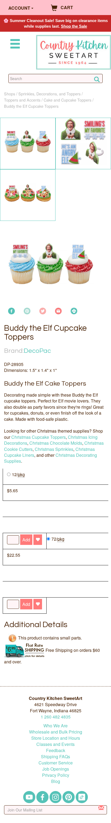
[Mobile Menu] (14, 45)
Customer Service (56, 763)
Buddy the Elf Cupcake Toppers (31, 106)
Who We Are (55, 726)
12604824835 (56, 717)
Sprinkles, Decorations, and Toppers (49, 93)
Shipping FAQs (55, 756)
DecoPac (37, 350)
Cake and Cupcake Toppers (67, 100)
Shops (9, 93)
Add (26, 604)
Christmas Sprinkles (54, 449)
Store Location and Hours (55, 738)
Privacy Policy (55, 775)
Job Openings (55, 769)
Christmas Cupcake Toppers (38, 437)
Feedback (55, 750)
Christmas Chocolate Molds (55, 443)
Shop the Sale (74, 26)
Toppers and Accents (22, 100)
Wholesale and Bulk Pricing (55, 732)
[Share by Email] (58, 310)
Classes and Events (55, 744)
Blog (55, 781)
